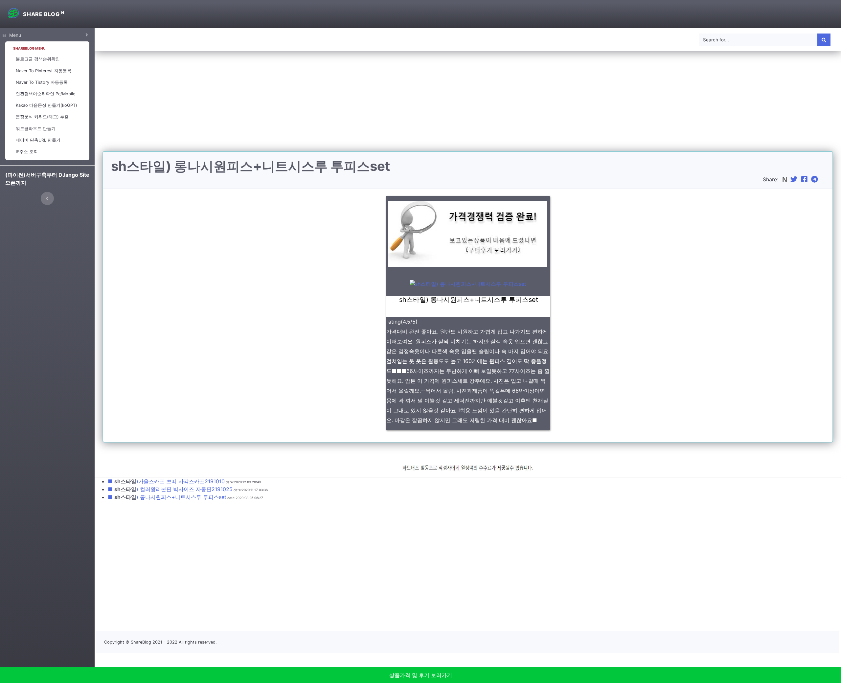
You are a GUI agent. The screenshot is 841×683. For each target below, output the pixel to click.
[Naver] (785, 179)
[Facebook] (805, 179)
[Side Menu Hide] (47, 198)
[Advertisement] (468, 105)
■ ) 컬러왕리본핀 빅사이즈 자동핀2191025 (170, 489)
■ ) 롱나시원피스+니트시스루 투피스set (167, 497)
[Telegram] (815, 179)
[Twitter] (794, 179)
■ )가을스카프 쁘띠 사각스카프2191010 (166, 481)
